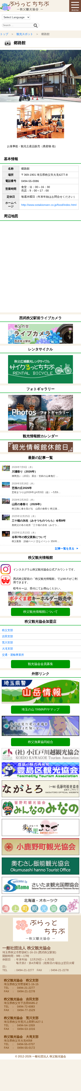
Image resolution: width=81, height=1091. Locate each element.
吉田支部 (7, 636)
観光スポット (25, 34)
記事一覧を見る (64, 548)
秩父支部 (7, 630)
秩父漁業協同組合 (40, 742)
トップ (4, 34)
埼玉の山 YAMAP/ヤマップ (40, 709)
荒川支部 (7, 642)
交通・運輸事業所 (13, 654)
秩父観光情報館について (40, 611)
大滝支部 (7, 648)
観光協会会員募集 (40, 664)
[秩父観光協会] (24, 6)
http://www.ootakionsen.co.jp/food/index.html (48, 204)
